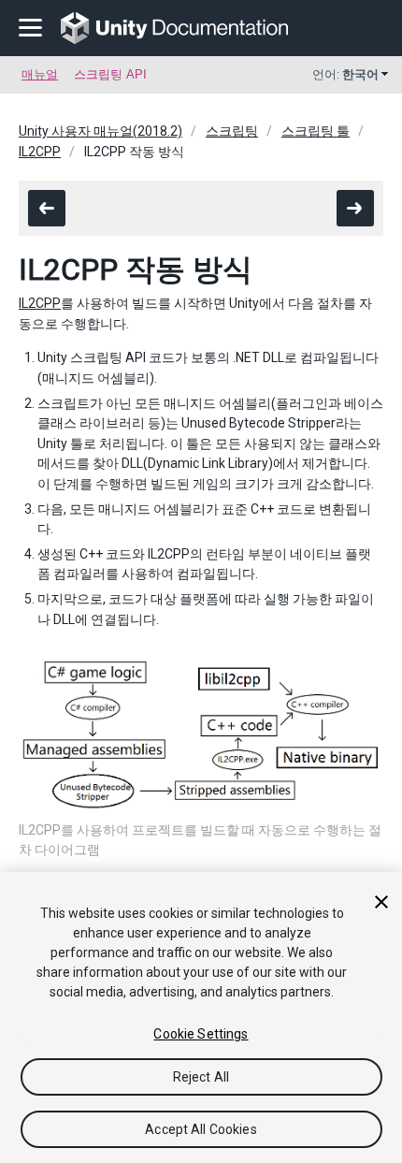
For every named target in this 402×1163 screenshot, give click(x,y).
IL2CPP (40, 151)
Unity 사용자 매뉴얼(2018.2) (100, 131)
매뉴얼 (40, 74)
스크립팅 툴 (315, 131)
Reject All (201, 1076)
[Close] (381, 902)
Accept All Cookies (201, 1129)
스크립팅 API (110, 74)
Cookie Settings (200, 1033)
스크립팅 (232, 131)
